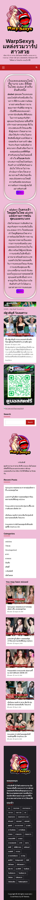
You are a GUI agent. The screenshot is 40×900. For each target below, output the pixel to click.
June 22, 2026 (18, 675)
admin (8, 344)
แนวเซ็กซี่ (18, 868)
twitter (18, 812)
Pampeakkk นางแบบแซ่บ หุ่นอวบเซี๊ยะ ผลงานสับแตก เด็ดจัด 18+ (19, 507)
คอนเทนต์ (18, 821)
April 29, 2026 (18, 739)
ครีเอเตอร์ (10, 821)
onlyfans (8, 542)
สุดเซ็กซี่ (10, 860)
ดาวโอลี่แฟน (22, 830)
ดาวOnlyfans (19, 825)
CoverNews (14, 896)
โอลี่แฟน (10, 877)
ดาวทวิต (28, 825)
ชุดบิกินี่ (10, 825)
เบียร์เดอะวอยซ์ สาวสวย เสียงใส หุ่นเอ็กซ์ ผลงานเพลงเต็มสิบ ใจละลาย (19, 516)
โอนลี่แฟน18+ (12, 873)
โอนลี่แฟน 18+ (22, 873)
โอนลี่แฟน (26, 868)
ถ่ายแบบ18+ (18, 834)
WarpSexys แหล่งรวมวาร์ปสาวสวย (20, 46)
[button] (4, 67)
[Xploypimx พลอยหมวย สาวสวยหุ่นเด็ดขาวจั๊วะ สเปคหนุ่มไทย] (20, 594)
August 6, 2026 (19, 643)
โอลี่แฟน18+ (19, 877)
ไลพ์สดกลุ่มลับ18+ (23, 881)
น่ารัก (20, 843)
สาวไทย (23, 855)
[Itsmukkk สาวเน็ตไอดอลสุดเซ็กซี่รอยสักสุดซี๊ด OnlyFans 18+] (20, 722)
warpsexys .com (23, 817)
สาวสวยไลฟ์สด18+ (13, 855)
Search (7, 414)
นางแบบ (8, 334)
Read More (8, 360)
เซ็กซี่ (27, 860)
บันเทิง (7, 563)
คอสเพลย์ (27, 821)
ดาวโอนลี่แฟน (12, 830)
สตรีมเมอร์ (27, 847)
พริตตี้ (13, 334)
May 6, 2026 (18, 707)
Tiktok (7, 546)
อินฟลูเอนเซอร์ (19, 860)
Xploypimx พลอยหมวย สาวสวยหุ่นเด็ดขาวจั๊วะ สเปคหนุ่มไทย (20, 489)
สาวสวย (18, 851)
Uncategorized (11, 550)
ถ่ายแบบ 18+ (28, 834)
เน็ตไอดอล (27, 334)
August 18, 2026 (19, 611)
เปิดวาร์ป (10, 868)
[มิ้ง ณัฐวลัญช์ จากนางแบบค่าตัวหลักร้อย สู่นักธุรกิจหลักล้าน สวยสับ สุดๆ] (20, 326)
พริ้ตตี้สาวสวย (17, 847)
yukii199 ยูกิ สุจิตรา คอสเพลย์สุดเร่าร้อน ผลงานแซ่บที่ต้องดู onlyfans (19, 498)
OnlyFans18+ (26, 808)
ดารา (7, 554)
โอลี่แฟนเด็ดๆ (11, 881)
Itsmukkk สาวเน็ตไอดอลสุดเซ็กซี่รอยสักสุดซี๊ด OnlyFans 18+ (19, 525)
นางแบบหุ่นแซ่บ (12, 843)
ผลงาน (27, 843)
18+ (9, 808)
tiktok (10, 812)
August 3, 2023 (16, 344)
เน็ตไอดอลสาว (21, 864)
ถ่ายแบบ (10, 834)
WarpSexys (11, 817)
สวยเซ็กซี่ (10, 851)
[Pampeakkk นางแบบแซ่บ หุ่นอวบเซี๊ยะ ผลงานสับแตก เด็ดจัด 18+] (20, 658)
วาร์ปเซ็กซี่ (19, 334)
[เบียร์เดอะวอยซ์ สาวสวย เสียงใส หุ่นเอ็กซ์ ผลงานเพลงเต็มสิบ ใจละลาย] (20, 690)
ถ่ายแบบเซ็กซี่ (11, 838)
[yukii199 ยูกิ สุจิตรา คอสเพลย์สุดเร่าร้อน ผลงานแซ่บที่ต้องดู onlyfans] (20, 626)
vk (25, 812)
